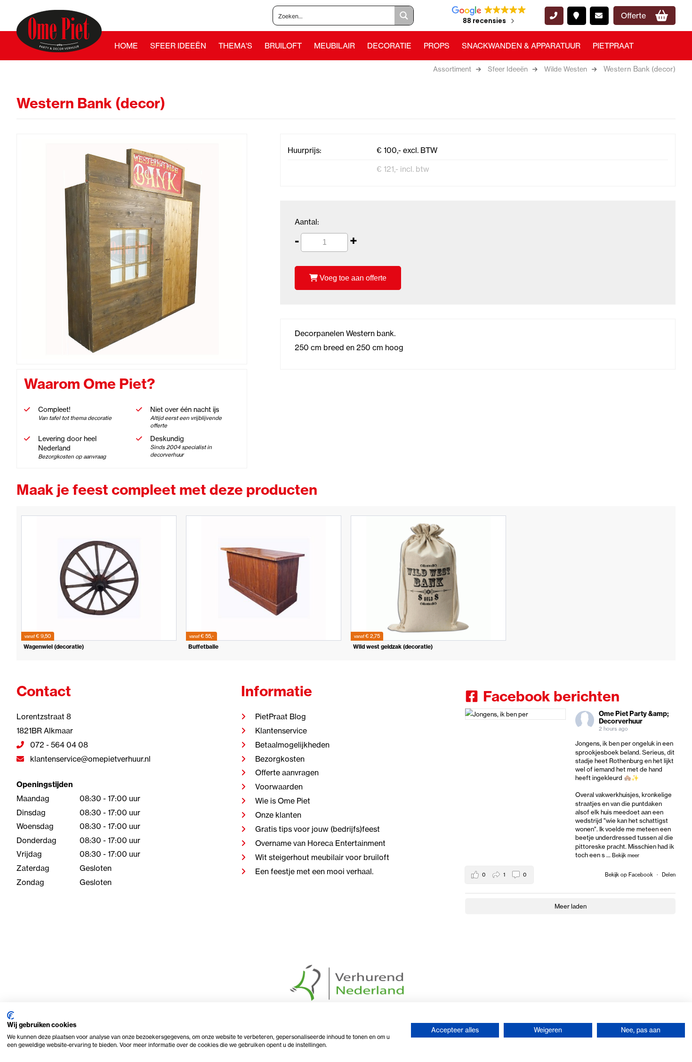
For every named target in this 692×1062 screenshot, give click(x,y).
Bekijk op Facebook (629, 874)
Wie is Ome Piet (282, 800)
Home (126, 45)
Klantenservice (281, 730)
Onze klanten (278, 815)
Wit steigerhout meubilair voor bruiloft (322, 857)
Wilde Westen (565, 69)
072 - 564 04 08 (58, 744)
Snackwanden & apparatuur (521, 45)
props (437, 45)
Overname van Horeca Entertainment (320, 843)
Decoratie (389, 45)
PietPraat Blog (280, 716)
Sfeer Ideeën (178, 45)
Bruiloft (283, 45)
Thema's (235, 45)
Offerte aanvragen (287, 772)
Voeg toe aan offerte (352, 278)
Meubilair (334, 45)
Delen (669, 874)
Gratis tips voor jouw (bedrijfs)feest (317, 829)
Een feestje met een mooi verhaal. (314, 871)
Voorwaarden (279, 786)
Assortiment (452, 69)
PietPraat (613, 45)
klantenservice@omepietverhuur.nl (89, 759)
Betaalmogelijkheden (292, 744)
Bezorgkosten (280, 759)
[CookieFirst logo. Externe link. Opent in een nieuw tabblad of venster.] (10, 1015)
